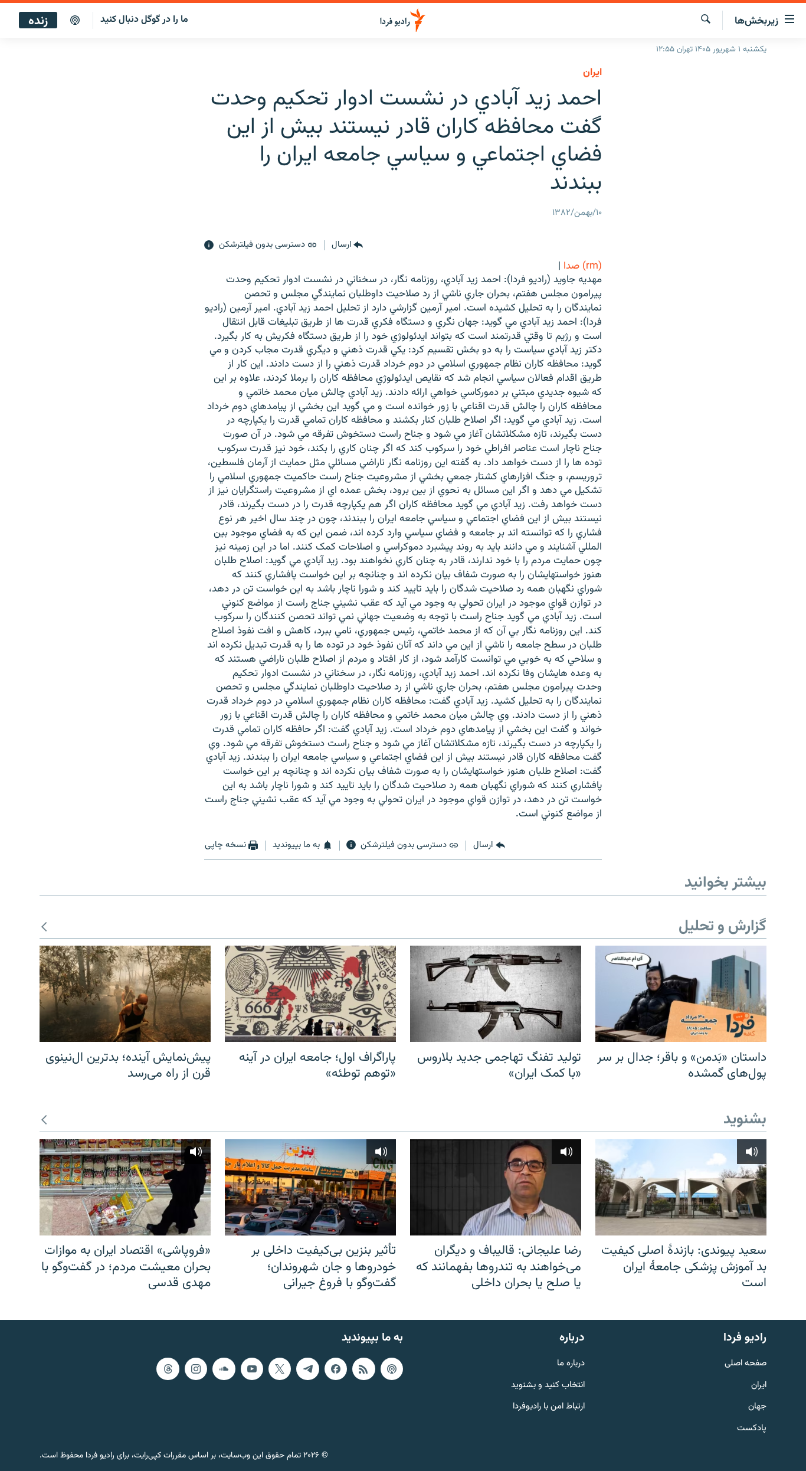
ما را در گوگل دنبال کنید (144, 19)
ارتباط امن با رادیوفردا (549, 1407)
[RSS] (363, 1368)
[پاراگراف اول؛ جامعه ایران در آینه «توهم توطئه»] (310, 994)
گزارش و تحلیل (722, 927)
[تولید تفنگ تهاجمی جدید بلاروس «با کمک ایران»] (495, 994)
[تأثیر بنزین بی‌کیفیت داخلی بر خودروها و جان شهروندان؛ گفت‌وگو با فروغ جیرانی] (310, 1187)
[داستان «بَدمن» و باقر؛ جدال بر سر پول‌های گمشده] (680, 994)
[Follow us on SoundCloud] (223, 1368)
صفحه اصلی (745, 1363)
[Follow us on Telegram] (307, 1368)
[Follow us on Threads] (167, 1368)
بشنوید (744, 1120)
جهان (757, 1407)
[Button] (347, 245)
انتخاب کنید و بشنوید (548, 1385)
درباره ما (571, 1363)
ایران (758, 1385)
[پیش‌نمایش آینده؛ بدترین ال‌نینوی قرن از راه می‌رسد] (125, 994)
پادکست (751, 1429)
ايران (592, 72)
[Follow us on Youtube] (252, 1368)
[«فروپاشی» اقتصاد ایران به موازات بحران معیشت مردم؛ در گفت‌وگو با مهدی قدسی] (125, 1187)
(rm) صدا (582, 266)
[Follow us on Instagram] (196, 1368)
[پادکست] (75, 21)
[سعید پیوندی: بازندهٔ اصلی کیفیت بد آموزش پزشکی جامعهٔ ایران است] (680, 1187)
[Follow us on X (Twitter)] (279, 1368)
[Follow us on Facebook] (336, 1368)
